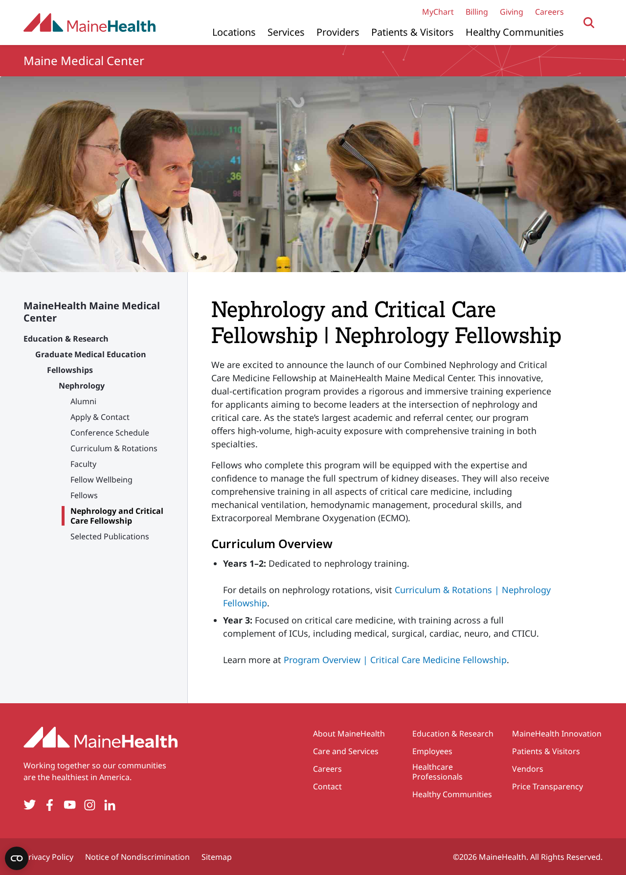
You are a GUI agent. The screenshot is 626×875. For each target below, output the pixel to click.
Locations (234, 32)
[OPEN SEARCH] (589, 22)
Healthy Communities (515, 32)
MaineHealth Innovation (557, 733)
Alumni (83, 401)
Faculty (83, 464)
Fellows (84, 495)
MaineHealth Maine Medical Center (91, 311)
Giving (511, 11)
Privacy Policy (48, 857)
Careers (549, 11)
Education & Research (66, 338)
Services (286, 32)
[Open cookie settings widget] (16, 858)
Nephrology (82, 385)
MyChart (438, 11)
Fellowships (70, 370)
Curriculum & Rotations (113, 448)
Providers (337, 32)
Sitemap (216, 857)
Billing (477, 11)
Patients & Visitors (412, 32)
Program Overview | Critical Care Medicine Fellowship (395, 660)
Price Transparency (547, 786)
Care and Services (346, 751)
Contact (327, 786)
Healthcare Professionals (437, 771)
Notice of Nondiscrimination (137, 857)
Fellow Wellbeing (101, 479)
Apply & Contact (100, 417)
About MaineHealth (349, 733)
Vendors (527, 768)
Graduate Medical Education (90, 354)
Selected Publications (109, 536)
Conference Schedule (109, 432)
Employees (432, 751)
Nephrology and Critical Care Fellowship (116, 516)
